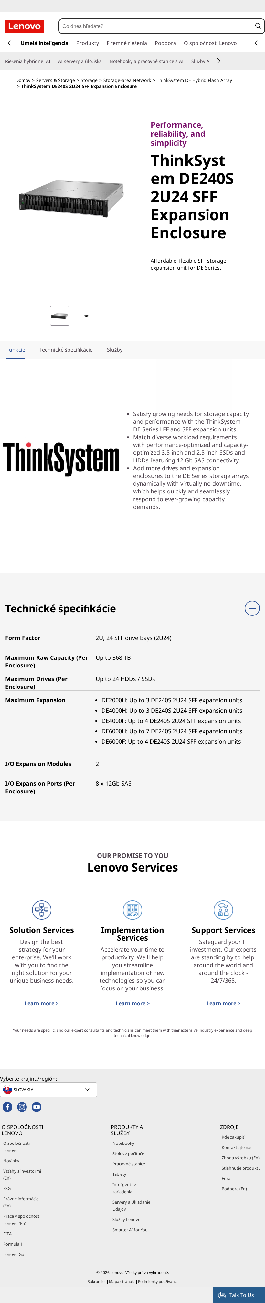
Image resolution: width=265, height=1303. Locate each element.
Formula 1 (13, 1244)
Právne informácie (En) (20, 1202)
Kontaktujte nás (237, 1147)
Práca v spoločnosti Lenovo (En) (21, 1219)
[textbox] (49, 1089)
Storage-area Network (127, 80)
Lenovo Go (13, 1254)
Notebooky (123, 1143)
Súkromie (96, 1281)
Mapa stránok (121, 1281)
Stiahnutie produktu (241, 1168)
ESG (7, 1188)
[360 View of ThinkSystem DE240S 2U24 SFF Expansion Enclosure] (86, 316)
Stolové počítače (128, 1153)
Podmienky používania (158, 1281)
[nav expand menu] (9, 43)
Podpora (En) (234, 1189)
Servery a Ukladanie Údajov (131, 1205)
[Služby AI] (214, 61)
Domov (23, 80)
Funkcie (15, 349)
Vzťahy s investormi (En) (22, 1174)
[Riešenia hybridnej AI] (53, 61)
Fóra (226, 1178)
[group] (59, 316)
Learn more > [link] (41, 1003)
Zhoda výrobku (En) (241, 1158)
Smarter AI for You (130, 1230)
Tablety (119, 1174)
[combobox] (155, 26)
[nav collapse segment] (256, 43)
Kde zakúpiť (233, 1137)
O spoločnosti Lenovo (16, 1146)
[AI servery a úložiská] (104, 61)
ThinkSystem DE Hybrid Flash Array (194, 80)
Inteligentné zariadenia (124, 1188)
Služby (114, 349)
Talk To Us (241, 1294)
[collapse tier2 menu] (219, 61)
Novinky (11, 1160)
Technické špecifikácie (66, 349)
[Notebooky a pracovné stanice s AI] (186, 61)
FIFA (7, 1233)
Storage (89, 80)
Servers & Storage (55, 80)
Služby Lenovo (126, 1219)
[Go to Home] (24, 26)
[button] (258, 26)
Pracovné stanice (128, 1164)
